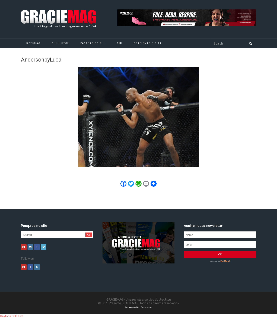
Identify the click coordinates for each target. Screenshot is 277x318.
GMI (119, 43)
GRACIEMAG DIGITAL (148, 43)
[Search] (250, 43)
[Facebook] (37, 247)
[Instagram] (30, 247)
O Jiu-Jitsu (60, 43)
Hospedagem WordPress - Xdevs (138, 307)
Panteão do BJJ (93, 43)
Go (88, 234)
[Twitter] (43, 247)
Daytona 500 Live (11, 316)
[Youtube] (24, 247)
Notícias (33, 43)
